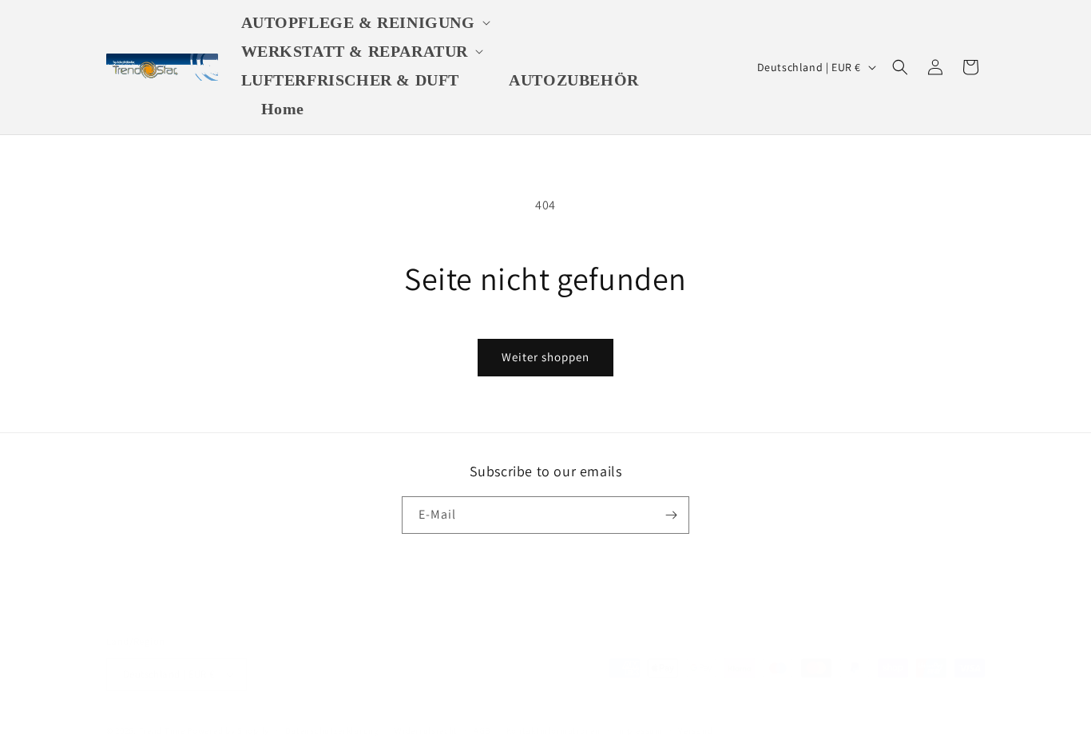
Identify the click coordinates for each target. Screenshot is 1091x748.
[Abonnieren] (670, 515)
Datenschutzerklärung (332, 730)
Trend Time (162, 730)
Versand (695, 730)
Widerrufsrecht (426, 730)
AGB (482, 730)
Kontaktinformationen (553, 730)
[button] (368, 22)
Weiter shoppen (545, 356)
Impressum (639, 730)
